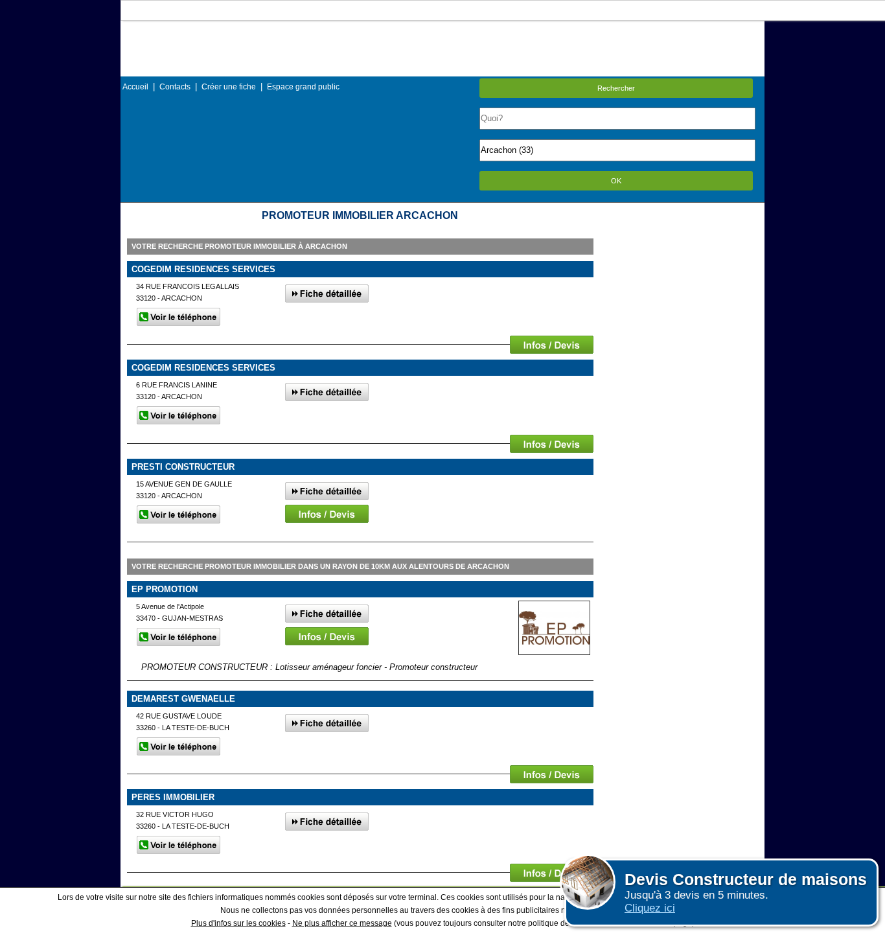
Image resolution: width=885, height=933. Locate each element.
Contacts (174, 86)
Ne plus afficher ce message (342, 923)
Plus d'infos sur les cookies (238, 923)
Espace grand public (303, 86)
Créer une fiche (228, 86)
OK (616, 181)
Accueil (135, 86)
